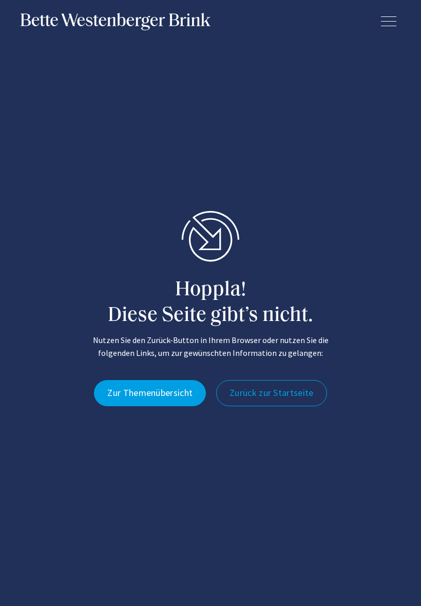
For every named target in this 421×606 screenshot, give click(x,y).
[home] (115, 21)
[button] (389, 21)
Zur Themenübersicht (150, 393)
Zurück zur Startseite (271, 393)
